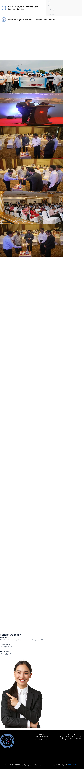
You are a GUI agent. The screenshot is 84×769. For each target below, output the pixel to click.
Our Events (51, 10)
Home (49, 2)
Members (50, 6)
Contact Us (51, 14)
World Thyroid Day (49, 627)
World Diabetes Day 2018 (10, 574)
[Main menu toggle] (80, 19)
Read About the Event (7, 407)
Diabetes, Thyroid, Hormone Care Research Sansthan (22, 8)
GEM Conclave (6, 509)
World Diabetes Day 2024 (10, 405)
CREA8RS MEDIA (73, 765)
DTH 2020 (46, 476)
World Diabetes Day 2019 (52, 546)
